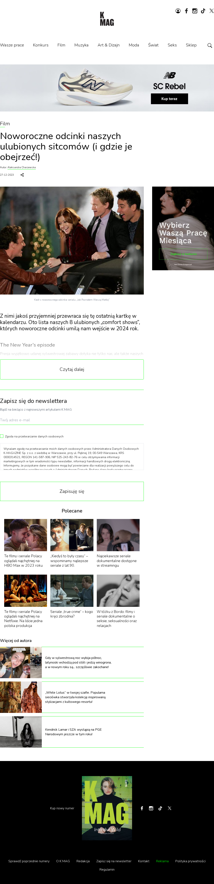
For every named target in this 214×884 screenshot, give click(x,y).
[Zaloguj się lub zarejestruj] (178, 10)
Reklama (162, 861)
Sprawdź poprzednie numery (29, 861)
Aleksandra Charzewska (22, 167)
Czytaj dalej (72, 369)
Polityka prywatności (190, 861)
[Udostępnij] (22, 175)
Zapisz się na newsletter (113, 861)
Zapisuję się (72, 491)
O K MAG (63, 861)
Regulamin (107, 869)
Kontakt (143, 861)
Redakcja (83, 861)
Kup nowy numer (62, 808)
